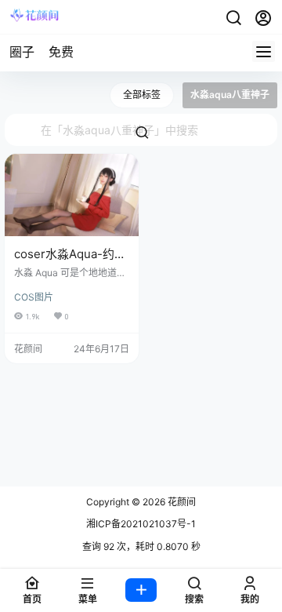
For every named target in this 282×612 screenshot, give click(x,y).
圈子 (21, 52)
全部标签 (142, 94)
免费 (61, 52)
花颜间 (180, 502)
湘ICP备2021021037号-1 (141, 524)
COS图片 (33, 297)
